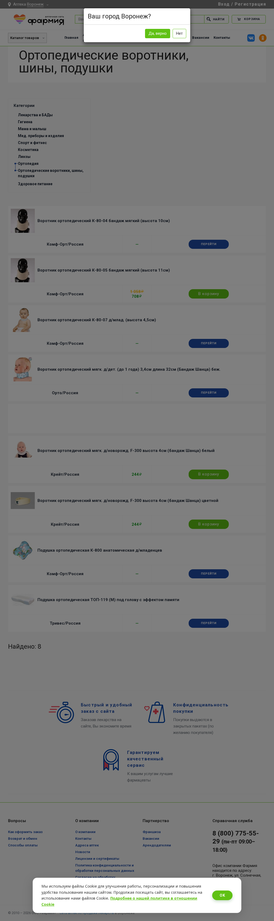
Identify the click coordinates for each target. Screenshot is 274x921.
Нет (179, 33)
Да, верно (158, 33)
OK (222, 895)
